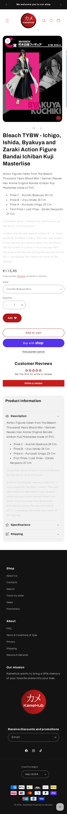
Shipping (21, 276)
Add (10, 318)
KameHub (27, 805)
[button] (7, 20)
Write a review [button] (33, 383)
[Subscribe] (55, 737)
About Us (12, 575)
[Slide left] (26, 128)
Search (11, 589)
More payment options (33, 351)
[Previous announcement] (6, 4)
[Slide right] (41, 128)
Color (6, 282)
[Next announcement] (60, 4)
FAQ (9, 628)
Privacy (11, 641)
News (10, 602)
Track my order (15, 595)
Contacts (12, 582)
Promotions (13, 609)
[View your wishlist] (51, 20)
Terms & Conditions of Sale (22, 635)
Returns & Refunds (17, 655)
